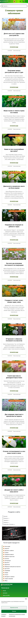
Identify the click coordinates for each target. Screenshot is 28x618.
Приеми (14, 611)
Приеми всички (14, 607)
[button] (26, 599)
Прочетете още (14, 47)
